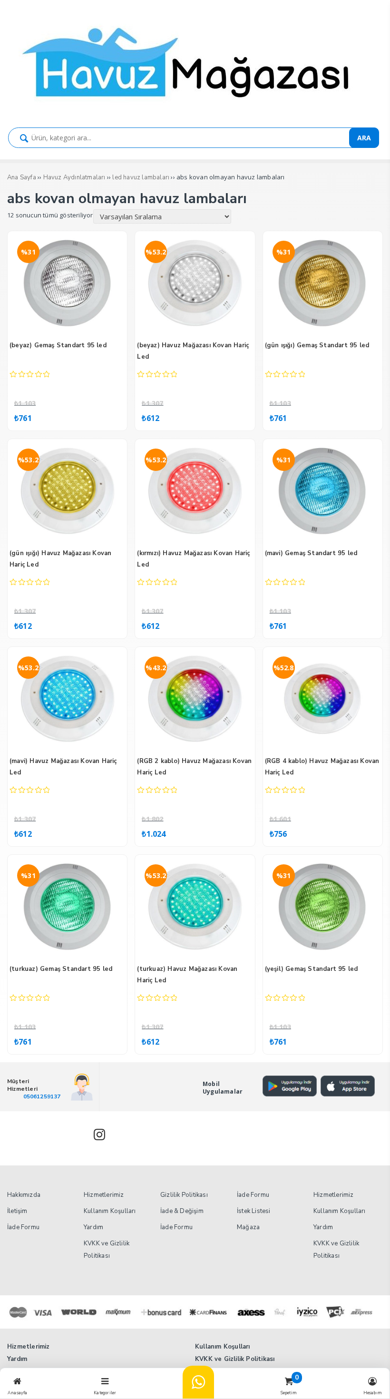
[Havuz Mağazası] (195, 110)
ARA (364, 137)
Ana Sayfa (21, 177)
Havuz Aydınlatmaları (74, 177)
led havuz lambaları (140, 177)
